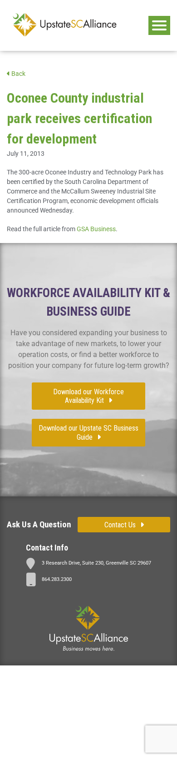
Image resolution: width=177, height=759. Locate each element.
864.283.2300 (57, 579)
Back (17, 73)
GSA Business (96, 229)
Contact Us (120, 525)
